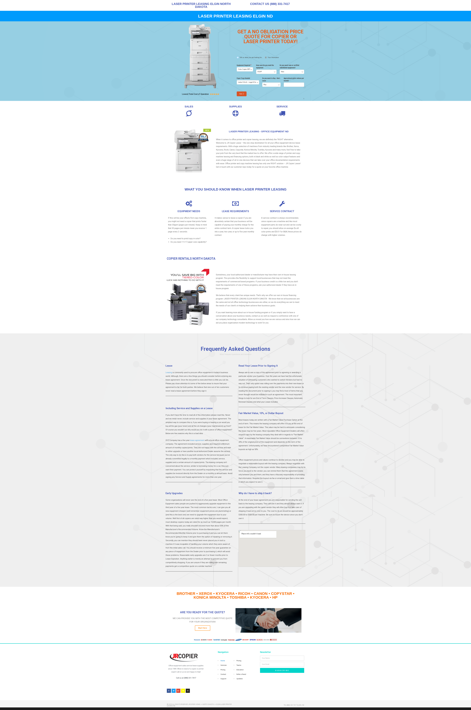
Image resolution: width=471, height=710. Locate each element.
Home (223, 661)
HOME (198, 704)
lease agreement (197, 440)
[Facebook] (169, 691)
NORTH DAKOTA (208, 704)
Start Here (202, 628)
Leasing (169, 372)
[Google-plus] (178, 691)
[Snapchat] (183, 691)
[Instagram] (188, 691)
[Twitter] (174, 691)
